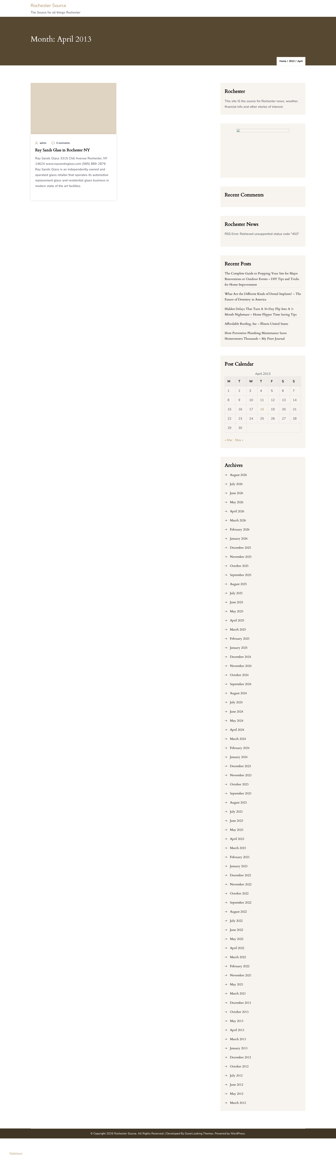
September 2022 (240, 902)
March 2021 (238, 993)
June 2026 (236, 493)
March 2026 (238, 520)
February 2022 (239, 966)
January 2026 (238, 538)
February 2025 (239, 638)
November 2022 (240, 884)
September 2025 (240, 575)
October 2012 (239, 1066)
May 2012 (236, 1094)
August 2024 (238, 693)
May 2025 (236, 611)
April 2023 (237, 839)
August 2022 (238, 911)
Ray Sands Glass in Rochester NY (62, 150)
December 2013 (240, 1003)
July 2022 (236, 921)
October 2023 (239, 784)
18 (262, 409)
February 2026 (239, 529)
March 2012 (238, 1103)
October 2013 (239, 1012)
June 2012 (236, 1084)
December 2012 (240, 1057)
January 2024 (238, 757)
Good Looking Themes (199, 1133)
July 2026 (236, 484)
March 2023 (238, 848)
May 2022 (236, 939)
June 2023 (236, 821)
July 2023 (236, 811)
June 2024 (236, 711)
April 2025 (237, 620)
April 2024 (237, 730)
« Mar (228, 440)
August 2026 (238, 475)
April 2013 (237, 1030)
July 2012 (236, 1075)
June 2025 (236, 602)
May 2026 (236, 502)
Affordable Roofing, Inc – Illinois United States (256, 324)
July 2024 (236, 702)
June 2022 (236, 930)
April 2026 (237, 511)
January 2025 (238, 648)
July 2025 (236, 593)
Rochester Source (48, 5)
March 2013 (238, 1039)
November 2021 (240, 975)
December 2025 (240, 548)
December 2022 (240, 875)
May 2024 (236, 720)
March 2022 (238, 957)
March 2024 (238, 739)
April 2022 (237, 948)
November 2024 (240, 666)
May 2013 (236, 1021)
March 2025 (238, 629)
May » (239, 440)
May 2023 (236, 830)
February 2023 (239, 857)
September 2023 (240, 793)
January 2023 (238, 866)
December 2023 (240, 766)
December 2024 (240, 657)
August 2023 (238, 802)
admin (43, 143)
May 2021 (236, 984)
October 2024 (239, 675)
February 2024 (239, 748)
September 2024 (240, 684)
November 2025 (240, 557)
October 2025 (239, 566)
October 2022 (239, 893)
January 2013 (238, 1048)
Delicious (15, 1153)
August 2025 (238, 584)
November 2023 (240, 775)
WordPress (237, 1133)
